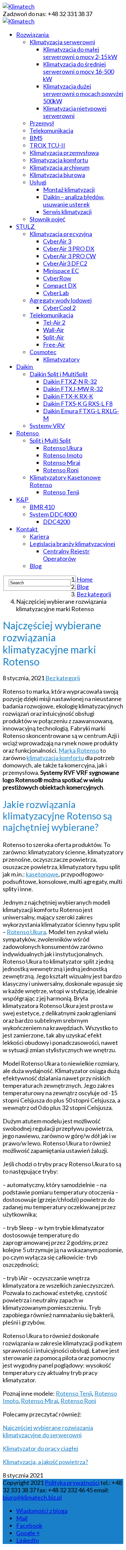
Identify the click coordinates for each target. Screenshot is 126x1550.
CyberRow (57, 278)
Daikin (24, 366)
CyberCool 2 (59, 307)
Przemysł (42, 123)
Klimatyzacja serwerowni (62, 42)
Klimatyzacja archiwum (59, 167)
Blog (36, 566)
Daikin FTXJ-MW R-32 (73, 388)
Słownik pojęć (47, 219)
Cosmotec (43, 352)
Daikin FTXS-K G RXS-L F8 (78, 403)
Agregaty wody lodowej (61, 300)
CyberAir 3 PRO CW (69, 256)
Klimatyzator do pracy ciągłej (40, 1448)
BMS (36, 138)
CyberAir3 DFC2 (65, 263)
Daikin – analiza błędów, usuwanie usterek (73, 200)
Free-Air (54, 344)
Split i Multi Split (50, 440)
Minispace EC (61, 270)
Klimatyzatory (61, 359)
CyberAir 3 (57, 241)
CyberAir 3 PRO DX (68, 248)
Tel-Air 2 (54, 322)
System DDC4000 (53, 514)
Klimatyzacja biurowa (57, 174)
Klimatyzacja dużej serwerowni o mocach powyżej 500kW (83, 94)
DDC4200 (56, 521)
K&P (22, 499)
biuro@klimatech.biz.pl (32, 1497)
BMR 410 (42, 507)
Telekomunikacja (51, 130)
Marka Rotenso (78, 750)
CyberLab (56, 293)
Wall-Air (53, 329)
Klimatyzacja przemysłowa (64, 152)
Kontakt (27, 529)
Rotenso (27, 433)
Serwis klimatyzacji (67, 211)
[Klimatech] (19, 6)
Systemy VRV (47, 425)
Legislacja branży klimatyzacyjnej (72, 543)
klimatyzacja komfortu (55, 757)
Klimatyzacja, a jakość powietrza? (45, 1461)
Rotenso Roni (61, 470)
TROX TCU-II (47, 145)
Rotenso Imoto (62, 455)
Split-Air (53, 337)
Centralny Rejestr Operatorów (66, 554)
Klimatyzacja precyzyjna (61, 233)
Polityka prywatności (72, 1482)
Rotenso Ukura (62, 447)
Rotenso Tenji (61, 492)
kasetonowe (42, 874)
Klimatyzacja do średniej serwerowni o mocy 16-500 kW (78, 71)
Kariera (39, 536)
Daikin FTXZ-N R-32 (70, 381)
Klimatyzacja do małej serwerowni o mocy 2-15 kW (80, 53)
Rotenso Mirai (61, 462)
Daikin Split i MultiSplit (59, 374)
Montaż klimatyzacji (69, 189)
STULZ (25, 226)
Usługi (38, 182)
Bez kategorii (62, 678)
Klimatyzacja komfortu (59, 160)
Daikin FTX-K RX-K (68, 396)
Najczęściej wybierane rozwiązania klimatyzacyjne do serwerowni (48, 1431)
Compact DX (60, 285)
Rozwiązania (32, 34)
